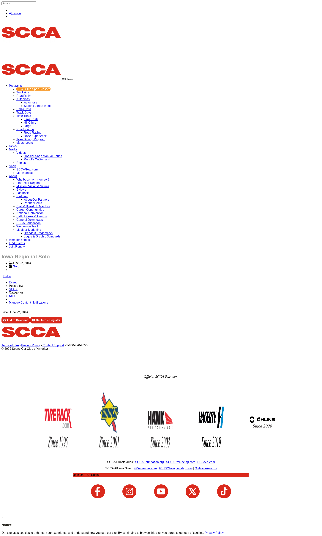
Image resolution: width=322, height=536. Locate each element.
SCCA (13, 289)
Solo (16, 266)
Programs (15, 85)
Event (13, 282)
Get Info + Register (47, 320)
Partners (22, 196)
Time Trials (23, 115)
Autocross (23, 99)
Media (13, 149)
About (13, 176)
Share (11, 308)
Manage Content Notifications (28, 302)
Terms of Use (10, 345)
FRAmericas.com (145, 468)
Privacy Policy (30, 345)
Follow (7, 276)
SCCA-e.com (206, 462)
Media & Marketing (28, 229)
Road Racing (25, 129)
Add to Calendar (17, 320)
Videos (21, 152)
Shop (12, 166)
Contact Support (53, 345)
